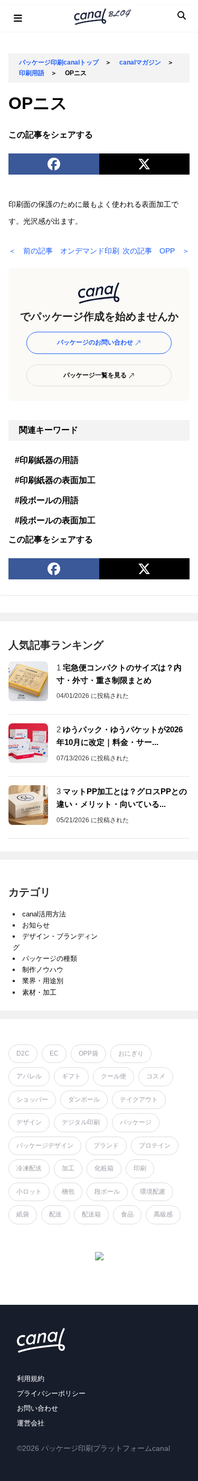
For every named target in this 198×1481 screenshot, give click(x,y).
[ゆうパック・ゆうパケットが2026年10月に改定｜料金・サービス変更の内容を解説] (28, 743)
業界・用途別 (42, 981)
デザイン (29, 1122)
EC (54, 1053)
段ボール (107, 1191)
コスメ (155, 1076)
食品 (127, 1214)
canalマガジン (140, 62)
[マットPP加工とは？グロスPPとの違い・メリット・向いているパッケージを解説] (28, 805)
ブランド (106, 1145)
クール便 (113, 1076)
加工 (68, 1168)
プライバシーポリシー (51, 1393)
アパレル (29, 1076)
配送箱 (91, 1214)
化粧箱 (104, 1168)
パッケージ (136, 1122)
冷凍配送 (29, 1168)
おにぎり (131, 1053)
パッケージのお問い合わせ (96, 342)
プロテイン (155, 1145)
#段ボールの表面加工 (55, 520)
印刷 (140, 1168)
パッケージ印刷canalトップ (59, 62)
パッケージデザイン (44, 1145)
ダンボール (84, 1099)
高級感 (163, 1214)
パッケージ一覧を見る (95, 375)
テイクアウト (139, 1099)
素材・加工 (39, 992)
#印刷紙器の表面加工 (55, 480)
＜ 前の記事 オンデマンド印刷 (63, 251)
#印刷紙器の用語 (47, 460)
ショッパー (32, 1099)
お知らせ (36, 925)
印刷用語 (31, 73)
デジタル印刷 (81, 1122)
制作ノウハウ (42, 970)
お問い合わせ (37, 1408)
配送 (55, 1214)
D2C (23, 1053)
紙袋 (22, 1214)
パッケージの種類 (49, 958)
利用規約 (30, 1379)
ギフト (71, 1076)
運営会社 (30, 1423)
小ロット (29, 1191)
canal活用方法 (44, 914)
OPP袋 (88, 1053)
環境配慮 (152, 1191)
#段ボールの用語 (47, 500)
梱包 (68, 1191)
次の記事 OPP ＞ (156, 251)
